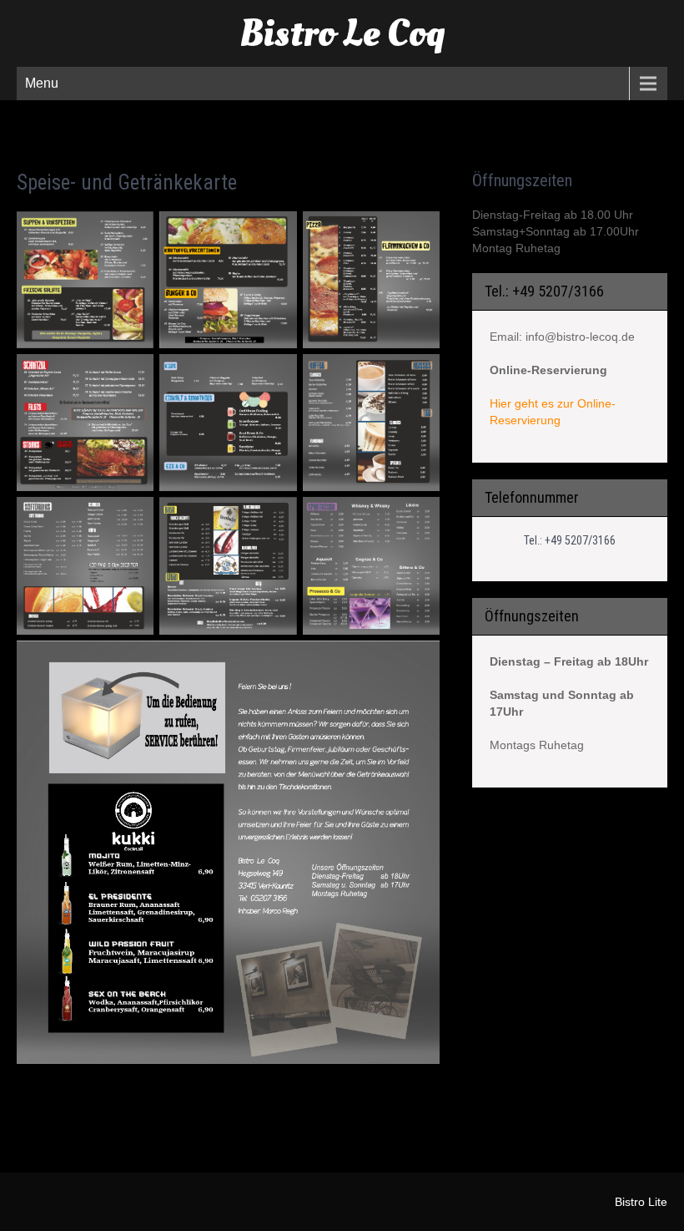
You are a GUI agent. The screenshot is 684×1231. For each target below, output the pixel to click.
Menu (41, 83)
